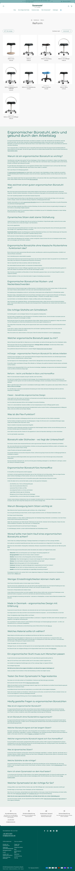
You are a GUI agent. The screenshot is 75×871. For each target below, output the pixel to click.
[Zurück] (23, 1)
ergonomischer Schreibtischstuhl (16, 172)
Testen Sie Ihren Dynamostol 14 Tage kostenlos (54, 798)
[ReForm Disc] (11, 45)
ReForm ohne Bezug (46, 58)
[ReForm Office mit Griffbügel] (11, 103)
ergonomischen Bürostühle (30, 202)
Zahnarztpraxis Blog (17, 851)
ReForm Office (64, 87)
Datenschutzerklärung (13, 868)
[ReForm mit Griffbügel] (64, 45)
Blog (15, 849)
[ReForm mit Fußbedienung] (28, 73)
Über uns (50, 625)
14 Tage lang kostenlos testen (32, 682)
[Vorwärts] (52, 1)
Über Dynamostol (34, 179)
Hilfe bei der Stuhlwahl (21, 793)
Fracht (4, 852)
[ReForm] (28, 45)
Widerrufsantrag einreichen (6, 858)
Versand (22, 868)
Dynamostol (11, 57)
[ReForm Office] (64, 73)
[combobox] (66, 1)
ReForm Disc (11, 58)
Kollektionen (36, 20)
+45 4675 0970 (10, 819)
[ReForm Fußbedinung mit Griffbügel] (11, 73)
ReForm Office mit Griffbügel (11, 117)
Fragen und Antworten (16, 845)
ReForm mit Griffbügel (63, 58)
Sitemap (16, 857)
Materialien (53, 648)
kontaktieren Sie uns (33, 793)
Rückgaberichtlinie (7, 850)
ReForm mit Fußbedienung (28, 87)
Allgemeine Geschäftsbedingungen (8, 848)
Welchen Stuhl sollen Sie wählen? (44, 348)
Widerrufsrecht (5, 868)
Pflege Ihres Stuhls (18, 847)
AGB (19, 868)
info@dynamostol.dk (10, 821)
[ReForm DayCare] (46, 73)
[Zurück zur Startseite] (31, 20)
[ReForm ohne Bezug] (46, 45)
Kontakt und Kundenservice (6, 845)
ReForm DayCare (46, 87)
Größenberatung (56, 332)
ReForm (29, 58)
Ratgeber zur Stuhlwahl (33, 733)
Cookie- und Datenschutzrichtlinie (7, 855)
